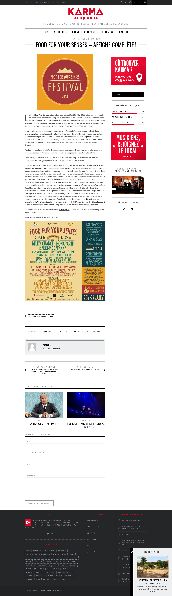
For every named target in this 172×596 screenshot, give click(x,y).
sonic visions (69, 576)
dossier (51, 558)
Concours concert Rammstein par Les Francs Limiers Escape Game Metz (133, 542)
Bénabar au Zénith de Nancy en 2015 (85, 367)
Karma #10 (126, 534)
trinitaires (54, 579)
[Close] (132, 552)
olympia (46, 572)
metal (42, 568)
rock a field (29, 576)
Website (46, 348)
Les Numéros (107, 32)
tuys (51, 316)
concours (29, 558)
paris (53, 572)
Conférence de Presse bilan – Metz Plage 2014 (153, 582)
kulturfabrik (71, 561)
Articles (59, 32)
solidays (59, 576)
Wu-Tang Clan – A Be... (122, 117)
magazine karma (31, 568)
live (54, 565)
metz (48, 568)
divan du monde (40, 558)
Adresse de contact (34, 453)
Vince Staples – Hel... (122, 122)
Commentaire (30, 475)
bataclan (52, 551)
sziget (38, 579)
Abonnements (93, 527)
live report (61, 565)
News (83, 39)
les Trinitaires (30, 565)
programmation (63, 572)
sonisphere (29, 579)
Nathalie (47, 345)
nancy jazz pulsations (33, 572)
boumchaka (62, 551)
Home (47, 32)
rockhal (50, 576)
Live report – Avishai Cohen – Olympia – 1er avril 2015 (85, 425)
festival (67, 558)
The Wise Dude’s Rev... (122, 111)
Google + (97, 331)
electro (59, 558)
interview (48, 561)
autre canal (37, 551)
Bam (45, 551)
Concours (90, 32)
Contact (91, 552)
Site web (28, 464)
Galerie (123, 32)
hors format (38, 561)
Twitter (63, 331)
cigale (64, 554)
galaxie (74, 558)
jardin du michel (59, 561)
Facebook (47, 331)
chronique (56, 554)
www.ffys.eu (30, 134)
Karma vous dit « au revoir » (44, 423)
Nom (27, 441)
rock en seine (40, 576)
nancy (64, 568)
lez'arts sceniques (44, 565)
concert (71, 554)
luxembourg (72, 565)
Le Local (74, 32)
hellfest (28, 561)
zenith (63, 579)
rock (73, 572)
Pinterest (79, 331)
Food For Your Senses (37, 316)
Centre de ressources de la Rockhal (38, 554)
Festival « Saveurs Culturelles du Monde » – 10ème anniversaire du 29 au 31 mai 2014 (44, 369)
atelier (28, 551)
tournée (46, 579)
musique (56, 568)
